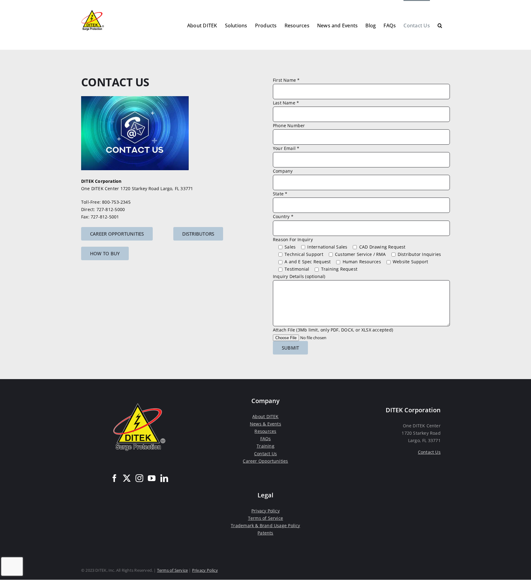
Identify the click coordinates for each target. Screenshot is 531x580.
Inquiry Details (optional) (299, 276)
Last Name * (286, 103)
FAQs (265, 438)
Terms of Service (265, 518)
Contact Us (265, 454)
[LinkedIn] (164, 478)
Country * (283, 216)
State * (280, 194)
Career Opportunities (265, 461)
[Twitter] (127, 478)
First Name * (286, 80)
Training (265, 446)
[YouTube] (151, 478)
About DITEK (265, 416)
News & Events (265, 424)
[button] (440, 25)
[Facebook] (114, 478)
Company (283, 171)
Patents (265, 533)
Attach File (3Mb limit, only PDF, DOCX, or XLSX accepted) (333, 330)
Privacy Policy (265, 511)
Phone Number (289, 125)
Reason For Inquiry (293, 239)
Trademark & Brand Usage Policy (265, 525)
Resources (265, 431)
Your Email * (286, 148)
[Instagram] (139, 478)
